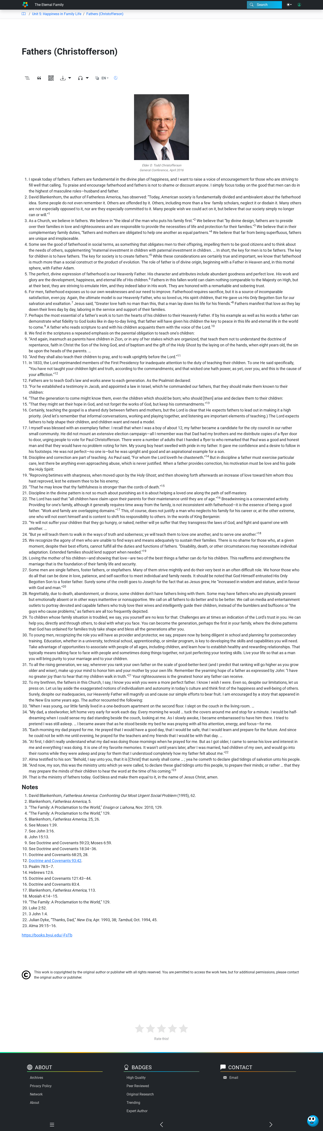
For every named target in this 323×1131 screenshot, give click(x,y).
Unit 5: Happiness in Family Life (56, 14)
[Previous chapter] (161, 1125)
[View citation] (39, 78)
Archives (36, 1078)
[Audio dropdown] (83, 78)
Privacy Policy (41, 1086)
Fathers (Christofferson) (104, 14)
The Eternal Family (49, 5)
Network (36, 1094)
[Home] (25, 5)
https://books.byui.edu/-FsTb (47, 935)
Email (233, 1078)
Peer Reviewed (138, 1086)
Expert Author (137, 1111)
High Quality (136, 1078)
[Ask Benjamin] (313, 1121)
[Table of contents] (23, 14)
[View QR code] (50, 78)
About (34, 1103)
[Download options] (65, 78)
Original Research (140, 1094)
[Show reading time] (115, 78)
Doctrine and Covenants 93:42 (55, 860)
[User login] (299, 5)
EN (104, 78)
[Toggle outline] (27, 78)
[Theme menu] (289, 5)
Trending (133, 1103)
